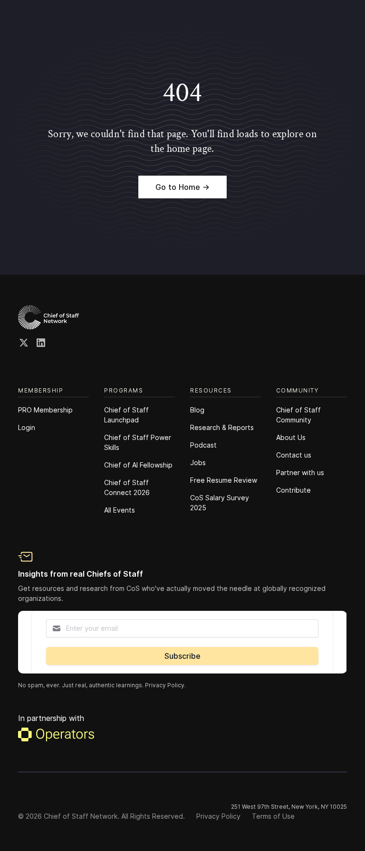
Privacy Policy (218, 816)
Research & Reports (222, 427)
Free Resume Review (223, 480)
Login (26, 427)
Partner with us (300, 472)
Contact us (293, 455)
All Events (119, 510)
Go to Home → (182, 187)
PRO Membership (45, 410)
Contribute (293, 490)
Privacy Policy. (165, 685)
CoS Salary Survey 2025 (219, 503)
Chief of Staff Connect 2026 (127, 487)
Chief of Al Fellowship (138, 465)
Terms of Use (273, 816)
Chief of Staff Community (298, 415)
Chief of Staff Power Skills (137, 442)
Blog (197, 410)
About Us (291, 437)
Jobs (198, 462)
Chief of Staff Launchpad (126, 415)
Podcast (203, 445)
